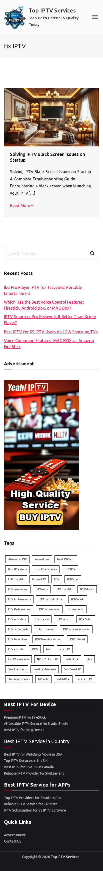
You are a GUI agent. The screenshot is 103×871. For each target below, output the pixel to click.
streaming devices (19, 679)
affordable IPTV (17, 559)
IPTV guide (77, 599)
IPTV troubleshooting (48, 639)
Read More (20, 205)
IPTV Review (41, 619)
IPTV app (72, 579)
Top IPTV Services (52, 10)
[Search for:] (51, 253)
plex (89, 659)
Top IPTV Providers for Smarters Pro (32, 798)
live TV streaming (18, 659)
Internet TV (39, 579)
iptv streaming (45, 629)
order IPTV (72, 659)
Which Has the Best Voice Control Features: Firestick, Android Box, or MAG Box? (44, 305)
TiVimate (43, 679)
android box (42, 559)
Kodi (49, 649)
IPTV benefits (64, 589)
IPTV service (64, 619)
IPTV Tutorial (77, 639)
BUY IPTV (70, 569)
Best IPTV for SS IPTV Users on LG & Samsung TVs (51, 332)
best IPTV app (65, 559)
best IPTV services (46, 569)
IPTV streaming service (76, 629)
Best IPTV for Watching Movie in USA (33, 754)
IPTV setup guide (18, 629)
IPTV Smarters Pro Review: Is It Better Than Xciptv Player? (50, 319)
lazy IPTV (65, 649)
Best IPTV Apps (17, 569)
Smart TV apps (16, 669)
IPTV (57, 579)
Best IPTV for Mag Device (24, 730)
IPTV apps (42, 589)
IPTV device (87, 589)
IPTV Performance (49, 609)
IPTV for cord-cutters (51, 599)
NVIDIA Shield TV (47, 659)
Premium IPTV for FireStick (25, 717)
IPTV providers (17, 619)
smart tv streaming (44, 669)
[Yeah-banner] (41, 454)
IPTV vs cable (16, 649)
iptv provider (76, 609)
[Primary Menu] (95, 16)
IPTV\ (35, 649)
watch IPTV (63, 679)
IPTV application (18, 589)
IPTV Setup (85, 619)
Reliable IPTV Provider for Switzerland (34, 773)
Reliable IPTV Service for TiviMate (31, 804)
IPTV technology (17, 639)
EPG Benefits (16, 579)
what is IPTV (85, 679)
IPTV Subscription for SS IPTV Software (35, 810)
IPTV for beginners (19, 599)
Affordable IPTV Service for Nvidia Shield (36, 724)
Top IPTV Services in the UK (26, 761)
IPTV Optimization (19, 609)
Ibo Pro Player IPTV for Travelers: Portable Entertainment (43, 290)
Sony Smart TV (72, 669)
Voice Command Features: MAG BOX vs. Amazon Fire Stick (49, 343)
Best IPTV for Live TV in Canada (29, 767)
